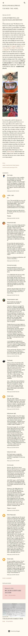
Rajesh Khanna (10, 151)
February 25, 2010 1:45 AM (13, 191)
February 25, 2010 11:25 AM (13, 391)
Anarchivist (10, 222)
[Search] (25, 2)
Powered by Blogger (15, 631)
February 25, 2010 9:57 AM (13, 356)
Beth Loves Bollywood (11, 5)
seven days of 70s (13, 167)
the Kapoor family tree (12, 619)
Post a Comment (6, 578)
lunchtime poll (5, 167)
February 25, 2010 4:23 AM (13, 218)
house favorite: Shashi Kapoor (12, 165)
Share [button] (3, 163)
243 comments (12, 595)
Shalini (9, 396)
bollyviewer (10, 413)
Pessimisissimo (11, 299)
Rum (8, 175)
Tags (11, 8)
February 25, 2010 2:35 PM (13, 510)
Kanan (9, 559)
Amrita (9, 465)
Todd (8, 360)
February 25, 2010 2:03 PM (13, 460)
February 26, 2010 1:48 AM (13, 574)
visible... (9, 195)
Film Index (5, 8)
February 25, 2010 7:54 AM (13, 295)
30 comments (9, 621)
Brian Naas (10, 514)
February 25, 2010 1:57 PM (13, 447)
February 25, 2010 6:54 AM (13, 260)
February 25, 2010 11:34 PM (13, 554)
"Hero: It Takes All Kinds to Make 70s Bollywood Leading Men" (13, 48)
